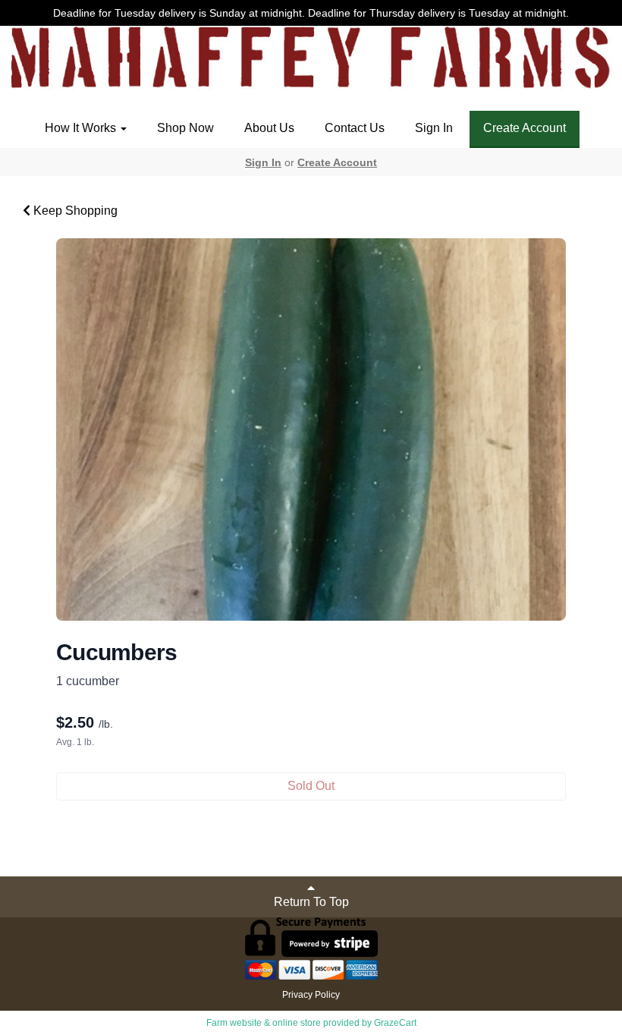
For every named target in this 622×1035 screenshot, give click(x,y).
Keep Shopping (74, 210)
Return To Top (311, 901)
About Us (269, 127)
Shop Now (185, 127)
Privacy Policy (311, 994)
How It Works (82, 127)
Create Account (524, 127)
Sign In (434, 127)
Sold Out (311, 785)
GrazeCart (395, 1023)
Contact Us (355, 127)
